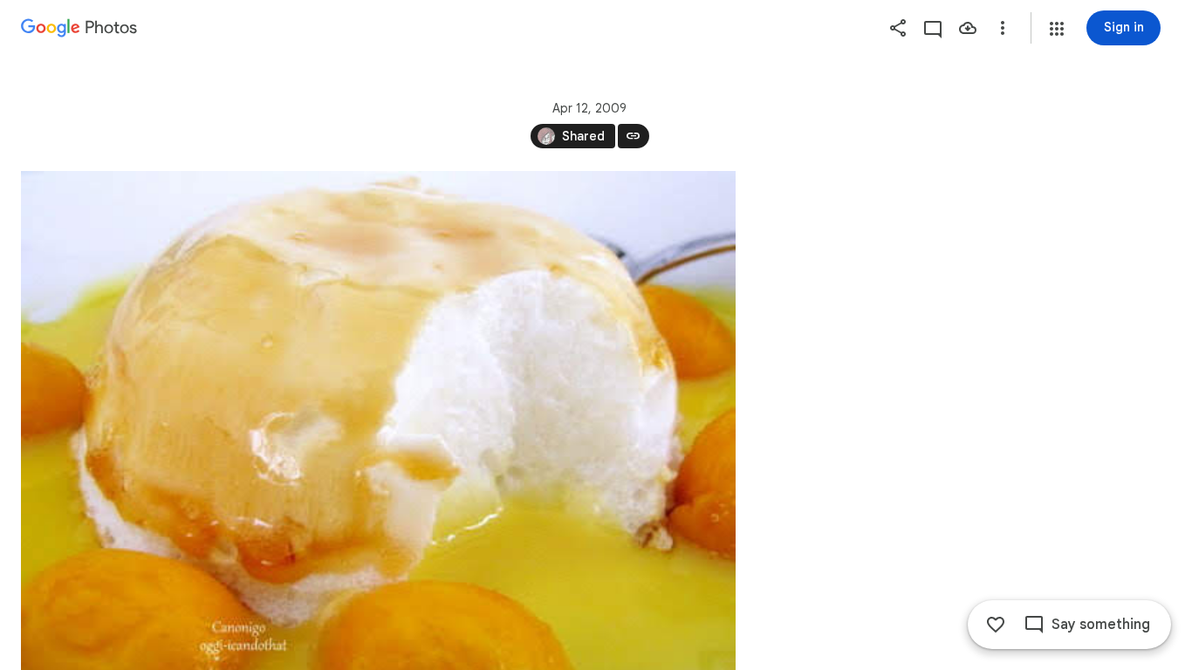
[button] (1056, 28)
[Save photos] (967, 27)
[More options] (1002, 27)
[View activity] (932, 27)
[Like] (995, 624)
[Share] (897, 27)
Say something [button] (1101, 624)
